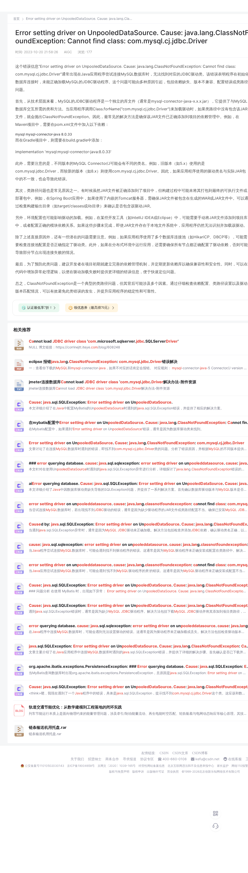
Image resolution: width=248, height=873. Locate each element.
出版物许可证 (155, 771)
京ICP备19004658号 (81, 766)
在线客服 (235, 759)
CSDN (164, 753)
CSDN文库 (180, 753)
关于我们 (77, 759)
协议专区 (147, 759)
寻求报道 (129, 759)
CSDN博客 (200, 753)
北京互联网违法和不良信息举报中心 (191, 766)
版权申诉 (138, 771)
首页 (16, 18)
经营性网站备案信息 (152, 766)
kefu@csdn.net (207, 759)
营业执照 (173, 771)
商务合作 (112, 759)
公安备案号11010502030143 (44, 766)
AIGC (68, 52)
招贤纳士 (94, 759)
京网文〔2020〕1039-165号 (117, 766)
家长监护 (223, 766)
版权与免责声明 (119, 771)
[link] (16, 18)
